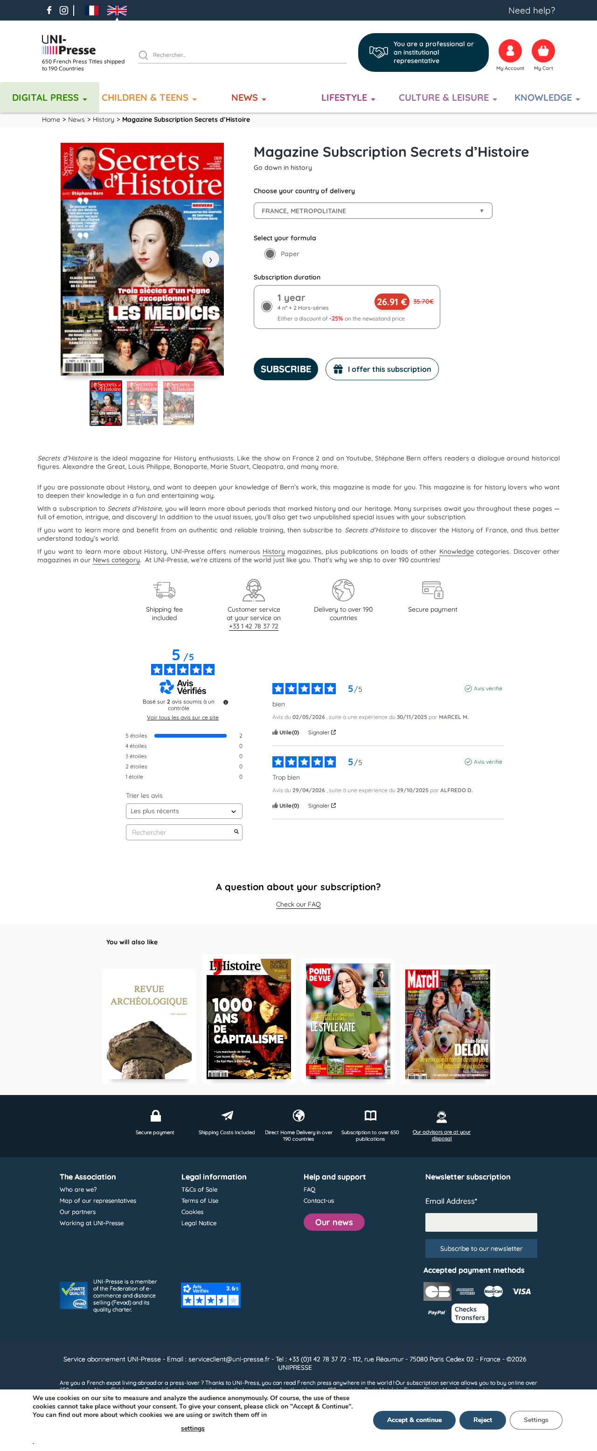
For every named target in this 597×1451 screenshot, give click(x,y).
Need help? (531, 10)
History (274, 551)
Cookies (192, 1211)
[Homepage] (86, 44)
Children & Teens (145, 97)
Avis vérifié (488, 688)
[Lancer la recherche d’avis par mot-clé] (236, 832)
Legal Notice (198, 1223)
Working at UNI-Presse (92, 1223)
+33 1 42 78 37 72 (253, 626)
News (244, 97)
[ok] (147, 56)
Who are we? (78, 1189)
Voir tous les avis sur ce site (183, 717)
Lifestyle (344, 97)
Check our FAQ (298, 904)
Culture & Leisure (444, 97)
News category (116, 560)
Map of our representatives (98, 1200)
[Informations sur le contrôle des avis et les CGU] (225, 702)
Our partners (78, 1211)
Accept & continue (414, 1420)
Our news (334, 1222)
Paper (290, 254)
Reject (482, 1420)
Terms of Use (199, 1200)
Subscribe (286, 369)
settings (193, 1428)
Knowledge (543, 97)
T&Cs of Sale (199, 1189)
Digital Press (45, 97)
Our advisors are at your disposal (442, 1135)
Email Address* (451, 1201)
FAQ (309, 1189)
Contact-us (319, 1200)
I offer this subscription (389, 369)
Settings (536, 1420)
